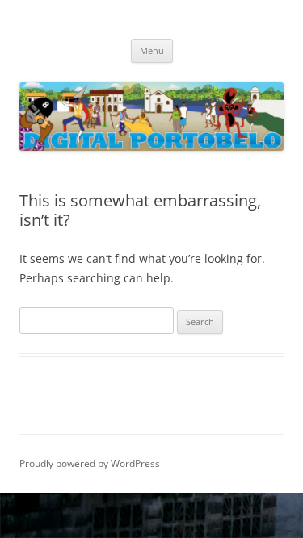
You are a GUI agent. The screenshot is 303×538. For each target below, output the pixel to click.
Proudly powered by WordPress (89, 463)
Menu (152, 50)
